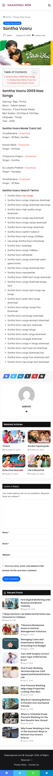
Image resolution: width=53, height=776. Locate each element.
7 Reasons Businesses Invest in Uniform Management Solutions (33, 628)
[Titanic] (13, 436)
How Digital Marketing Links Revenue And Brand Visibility (36, 602)
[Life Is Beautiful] (39, 460)
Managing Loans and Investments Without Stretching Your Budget (33, 642)
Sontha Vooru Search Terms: (22, 83)
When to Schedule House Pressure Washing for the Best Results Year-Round (34, 717)
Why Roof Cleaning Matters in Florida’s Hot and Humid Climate (35, 703)
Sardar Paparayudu (38, 446)
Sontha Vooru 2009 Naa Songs (20, 76)
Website (6, 555)
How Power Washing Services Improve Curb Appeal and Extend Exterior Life (35, 673)
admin (9, 35)
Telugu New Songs (21, 17)
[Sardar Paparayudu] (39, 436)
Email (5, 543)
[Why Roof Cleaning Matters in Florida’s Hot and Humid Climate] (10, 703)
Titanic (6, 446)
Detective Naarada (12, 470)
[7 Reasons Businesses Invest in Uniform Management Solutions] (10, 629)
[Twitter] (13, 376)
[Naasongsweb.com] (19, 5)
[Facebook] (6, 376)
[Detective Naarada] (13, 460)
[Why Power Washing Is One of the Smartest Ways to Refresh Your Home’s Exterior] (10, 732)
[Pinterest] (34, 376)
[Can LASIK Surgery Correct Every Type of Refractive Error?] (10, 657)
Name (5, 532)
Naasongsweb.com (13, 755)
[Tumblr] (27, 376)
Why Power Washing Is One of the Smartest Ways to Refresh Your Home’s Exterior (35, 733)
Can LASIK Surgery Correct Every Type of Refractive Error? (35, 657)
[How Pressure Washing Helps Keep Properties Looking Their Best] (10, 689)
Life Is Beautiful (36, 470)
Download (24, 133)
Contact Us (34, 764)
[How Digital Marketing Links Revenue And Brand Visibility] (10, 603)
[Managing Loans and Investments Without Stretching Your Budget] (10, 643)
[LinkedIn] (20, 376)
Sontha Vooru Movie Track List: (23, 80)
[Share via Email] (41, 376)
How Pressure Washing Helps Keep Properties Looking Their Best (33, 688)
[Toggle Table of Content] (33, 72)
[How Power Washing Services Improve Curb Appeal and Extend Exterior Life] (10, 672)
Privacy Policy (20, 764)
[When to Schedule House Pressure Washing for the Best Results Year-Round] (10, 718)
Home (8, 17)
